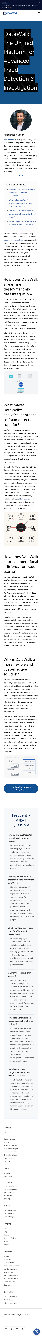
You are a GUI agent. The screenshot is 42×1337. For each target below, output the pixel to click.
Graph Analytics (9, 1192)
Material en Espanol (11, 1275)
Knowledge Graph (10, 1189)
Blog (5, 1231)
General (6, 1256)
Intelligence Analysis (11, 1148)
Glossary (7, 1285)
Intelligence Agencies (11, 1265)
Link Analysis (8, 1195)
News (6, 1241)
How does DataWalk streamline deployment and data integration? (22, 192)
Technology (8, 1176)
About (6, 1228)
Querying (7, 1198)
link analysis (25, 498)
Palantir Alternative (11, 1303)
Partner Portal (9, 1213)
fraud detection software (14, 240)
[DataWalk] (10, 13)
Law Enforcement (10, 1151)
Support (6, 1244)
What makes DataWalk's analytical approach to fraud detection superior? (20, 203)
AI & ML (6, 1179)
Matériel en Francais (11, 1278)
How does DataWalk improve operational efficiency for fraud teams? (22, 213)
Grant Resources (10, 1281)
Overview (7, 1173)
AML (5, 1132)
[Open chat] (36, 1331)
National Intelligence (11, 1155)
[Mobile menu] (39, 13)
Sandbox (7, 1161)
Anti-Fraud (7, 1135)
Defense (7, 1142)
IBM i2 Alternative (10, 1296)
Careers (6, 1235)
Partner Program (10, 1216)
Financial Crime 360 (10, 1145)
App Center (8, 1182)
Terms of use (8, 1316)
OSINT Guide (8, 1300)
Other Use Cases (10, 1272)
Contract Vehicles (10, 1238)
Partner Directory (10, 1210)
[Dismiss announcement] (39, 2)
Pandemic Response (11, 1158)
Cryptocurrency (9, 1139)
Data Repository (9, 1186)
